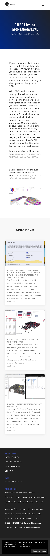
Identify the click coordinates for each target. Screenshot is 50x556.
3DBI (17, 91)
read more (11, 301)
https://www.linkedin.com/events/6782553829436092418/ (25, 156)
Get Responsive (19, 77)
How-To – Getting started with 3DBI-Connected (22, 340)
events (25, 34)
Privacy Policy (27, 546)
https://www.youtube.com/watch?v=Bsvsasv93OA (25, 177)
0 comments (34, 34)
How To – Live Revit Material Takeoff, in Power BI (24, 405)
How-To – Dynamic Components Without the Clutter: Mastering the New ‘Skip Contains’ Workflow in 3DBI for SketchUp (24, 274)
